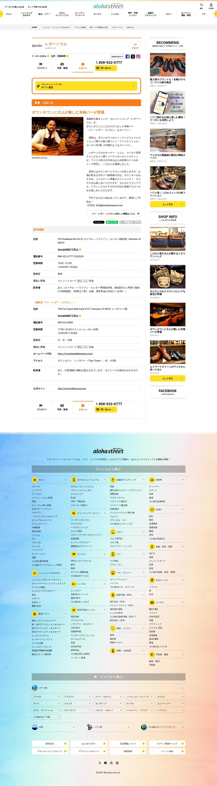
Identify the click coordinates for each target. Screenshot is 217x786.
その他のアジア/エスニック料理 (47, 565)
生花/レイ (36, 602)
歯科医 (113, 639)
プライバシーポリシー (89, 751)
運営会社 (50, 743)
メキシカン (37, 542)
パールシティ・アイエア (137, 710)
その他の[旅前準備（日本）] (123, 616)
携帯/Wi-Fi (75, 598)
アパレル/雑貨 (38, 587)
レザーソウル (56, 44)
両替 (73, 568)
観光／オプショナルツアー (44, 620)
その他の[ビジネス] (158, 646)
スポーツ (36, 598)
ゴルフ (120, 532)
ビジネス (160, 602)
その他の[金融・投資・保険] (162, 572)
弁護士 (159, 509)
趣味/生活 (36, 606)
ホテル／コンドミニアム (82, 486)
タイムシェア (77, 494)
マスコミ (153, 613)
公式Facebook (127, 56)
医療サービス (116, 642)
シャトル (114, 583)
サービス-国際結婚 (79, 572)
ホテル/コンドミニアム (88, 479)
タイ (34, 539)
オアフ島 (43, 688)
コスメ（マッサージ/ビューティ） (87, 535)
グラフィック (155, 624)
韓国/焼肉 (36, 531)
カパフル (130, 703)
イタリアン (37, 512)
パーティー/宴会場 (118, 505)
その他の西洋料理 (40, 561)
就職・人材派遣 (124, 650)
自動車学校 (76, 631)
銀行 (73, 564)
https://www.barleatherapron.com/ (75, 353)
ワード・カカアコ (103, 696)
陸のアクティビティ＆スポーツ (46, 628)
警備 (151, 642)
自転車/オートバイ (79, 594)
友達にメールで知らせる (130, 222)
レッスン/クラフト (40, 635)
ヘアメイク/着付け (118, 501)
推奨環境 (128, 751)
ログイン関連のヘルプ (167, 743)
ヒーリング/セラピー (80, 542)
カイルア (161, 696)
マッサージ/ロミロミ (80, 520)
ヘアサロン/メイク (79, 527)
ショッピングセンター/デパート (47, 579)
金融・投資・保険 (164, 546)
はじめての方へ (89, 743)
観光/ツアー (44, 614)
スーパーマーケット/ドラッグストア (49, 583)
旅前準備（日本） (125, 595)
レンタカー (76, 590)
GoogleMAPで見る (68, 249)
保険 (151, 557)
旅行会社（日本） (118, 601)
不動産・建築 (162, 654)
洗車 (151, 494)
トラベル (153, 587)
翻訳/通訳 (153, 609)
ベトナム (36, 535)
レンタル (82, 584)
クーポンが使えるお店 (14, 7)
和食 (34, 501)
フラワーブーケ (117, 498)
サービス (82, 554)
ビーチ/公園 (37, 643)
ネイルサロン (77, 523)
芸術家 (152, 631)
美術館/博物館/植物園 (42, 650)
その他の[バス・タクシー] (122, 587)
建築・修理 (154, 661)
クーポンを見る (39, 56)
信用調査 (153, 635)
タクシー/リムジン (118, 579)
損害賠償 (153, 527)
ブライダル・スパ (118, 520)
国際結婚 (114, 494)
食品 (34, 595)
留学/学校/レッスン (87, 610)
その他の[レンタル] (80, 602)
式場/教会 (114, 509)
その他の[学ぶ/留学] (80, 654)
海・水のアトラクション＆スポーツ (48, 624)
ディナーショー (39, 554)
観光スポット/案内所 (41, 654)
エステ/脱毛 (76, 531)
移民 (151, 520)
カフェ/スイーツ (39, 524)
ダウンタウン (70, 710)
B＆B (73, 498)
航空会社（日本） (118, 620)
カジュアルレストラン (42, 520)
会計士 (152, 553)
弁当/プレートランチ (41, 509)
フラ (119, 554)
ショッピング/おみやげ (49, 573)
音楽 (73, 642)
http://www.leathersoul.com (72, 388)
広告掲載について (128, 743)
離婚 (151, 531)
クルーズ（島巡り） (80, 505)
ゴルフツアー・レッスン (121, 546)
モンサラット (101, 703)
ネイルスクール (78, 639)
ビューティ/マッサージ (88, 513)
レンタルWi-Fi (116, 613)
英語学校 (75, 616)
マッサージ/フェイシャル (82, 635)
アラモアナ (69, 696)
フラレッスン (116, 564)
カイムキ (68, 703)
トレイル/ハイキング (41, 647)
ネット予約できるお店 (37, 7)
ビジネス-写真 (155, 628)
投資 (151, 568)
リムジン (114, 516)
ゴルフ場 (114, 542)
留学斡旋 (75, 650)
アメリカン (37, 494)
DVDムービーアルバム (81, 561)
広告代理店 (154, 616)
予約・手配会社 (78, 501)
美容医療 (75, 538)
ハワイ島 (98, 727)
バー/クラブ (37, 550)
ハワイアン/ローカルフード (44, 516)
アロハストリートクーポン (52, 86)
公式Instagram (138, 56)
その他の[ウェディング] (121, 524)
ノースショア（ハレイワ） (138, 696)
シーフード (37, 490)
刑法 (151, 535)
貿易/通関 (153, 639)
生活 (151, 594)
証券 (151, 564)
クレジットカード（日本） (122, 605)
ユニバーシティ (164, 703)
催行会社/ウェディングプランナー (126, 490)
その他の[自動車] (157, 501)
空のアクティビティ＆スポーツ (46, 632)
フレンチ (36, 546)
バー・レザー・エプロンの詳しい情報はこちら (113, 214)
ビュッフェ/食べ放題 (41, 505)
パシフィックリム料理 (42, 498)
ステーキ (36, 486)
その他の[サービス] (80, 576)
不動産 (152, 665)
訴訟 (151, 516)
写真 (112, 486)
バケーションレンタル (81, 490)
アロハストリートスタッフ (49, 751)
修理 (151, 498)
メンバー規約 (167, 751)
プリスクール (77, 620)
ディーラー (154, 486)
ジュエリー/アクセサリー (43, 591)
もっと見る (168, 204)
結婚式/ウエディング (126, 479)
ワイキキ (37, 696)
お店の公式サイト (122, 56)
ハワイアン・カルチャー (82, 624)
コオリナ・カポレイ (104, 710)
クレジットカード (157, 561)
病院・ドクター (124, 628)
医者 (112, 635)
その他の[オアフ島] (41, 717)
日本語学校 (76, 646)
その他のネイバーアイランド (161, 727)
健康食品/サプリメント (81, 546)
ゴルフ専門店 (116, 538)
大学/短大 (75, 628)
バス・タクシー (124, 572)
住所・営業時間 (58, 56)
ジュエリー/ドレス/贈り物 (122, 512)
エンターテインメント (42, 639)
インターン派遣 (78, 657)
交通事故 (153, 523)
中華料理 (36, 527)
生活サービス (162, 580)
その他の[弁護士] (157, 538)
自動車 (159, 479)
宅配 (34, 557)
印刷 (151, 620)
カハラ (36, 703)
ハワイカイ (162, 710)
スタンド (153, 490)
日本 (41, 727)
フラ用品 (114, 561)
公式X (133, 56)
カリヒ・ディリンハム (43, 710)
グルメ (41, 479)
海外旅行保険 (116, 609)
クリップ (135, 48)
